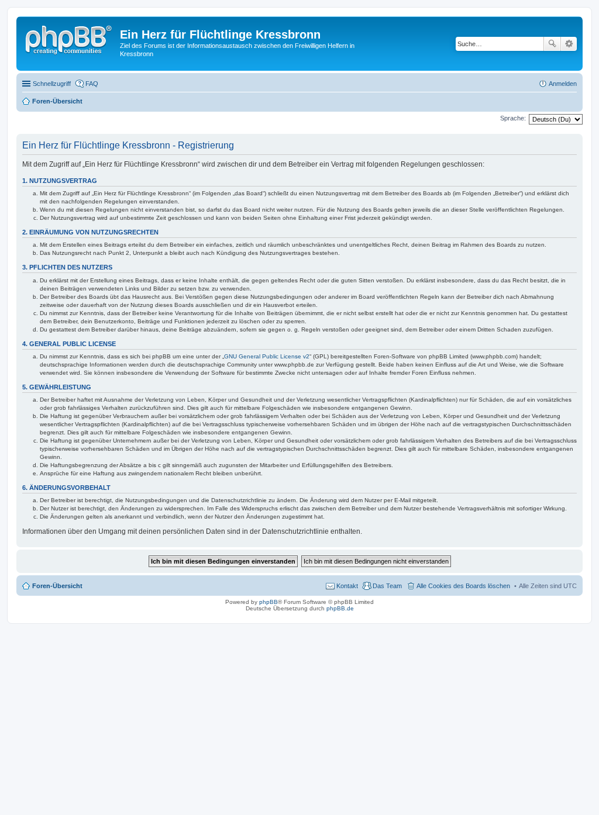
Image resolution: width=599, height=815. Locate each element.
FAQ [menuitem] (91, 83)
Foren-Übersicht (57, 585)
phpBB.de (340, 608)
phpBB (268, 602)
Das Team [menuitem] (387, 585)
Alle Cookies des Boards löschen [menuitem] (463, 585)
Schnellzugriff (52, 83)
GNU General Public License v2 (266, 356)
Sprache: (513, 118)
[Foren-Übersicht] (69, 38)
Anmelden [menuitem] (563, 83)
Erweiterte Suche (569, 44)
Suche (552, 44)
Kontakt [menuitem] (347, 585)
